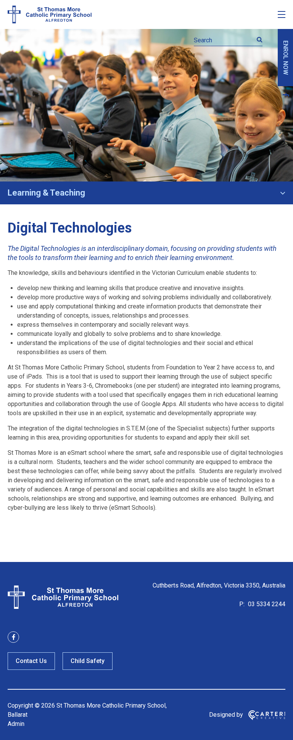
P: (242, 604)
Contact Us (31, 661)
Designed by (226, 714)
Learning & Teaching (46, 192)
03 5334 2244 (265, 604)
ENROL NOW (285, 57)
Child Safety (88, 661)
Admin (16, 723)
